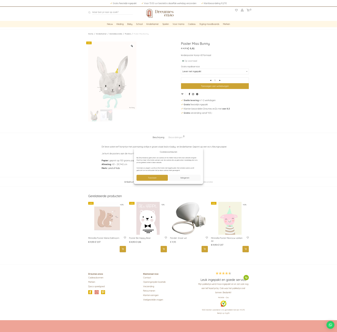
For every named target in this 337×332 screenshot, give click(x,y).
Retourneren (149, 290)
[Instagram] (193, 94)
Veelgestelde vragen (153, 299)
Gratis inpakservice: (190, 66)
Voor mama (178, 24)
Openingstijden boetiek (154, 282)
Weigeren (184, 178)
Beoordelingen (176, 137)
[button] (123, 249)
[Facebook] (189, 94)
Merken (226, 24)
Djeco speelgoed (96, 286)
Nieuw (110, 24)
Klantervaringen (151, 295)
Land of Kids (114, 168)
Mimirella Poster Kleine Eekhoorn (103, 238)
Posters (128, 34)
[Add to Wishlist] (183, 94)
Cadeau (192, 24)
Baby (129, 24)
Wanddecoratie (115, 34)
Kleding (120, 24)
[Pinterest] (197, 94)
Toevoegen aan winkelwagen (215, 86)
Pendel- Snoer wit (178, 238)
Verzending (148, 286)
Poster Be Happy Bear (140, 238)
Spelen (165, 24)
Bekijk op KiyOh (223, 313)
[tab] (158, 137)
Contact (147, 277)
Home (90, 34)
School (139, 24)
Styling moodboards (209, 24)
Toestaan (152, 178)
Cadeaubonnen (95, 277)
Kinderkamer (152, 24)
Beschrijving (158, 137)
